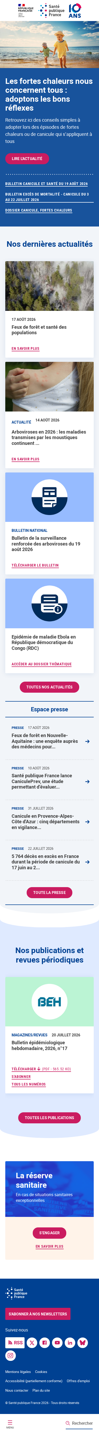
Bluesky (84, 1342)
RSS (18, 1342)
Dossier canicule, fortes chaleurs (38, 210)
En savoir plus (50, 1246)
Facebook (46, 1342)
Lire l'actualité (27, 158)
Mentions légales (18, 1371)
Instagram (12, 1355)
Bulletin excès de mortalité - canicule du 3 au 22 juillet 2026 (47, 197)
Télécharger (41, 1069)
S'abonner (21, 1076)
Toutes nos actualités (49, 687)
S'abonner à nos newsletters (38, 1313)
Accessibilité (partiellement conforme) (34, 1381)
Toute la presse (49, 892)
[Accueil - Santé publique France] (50, 10)
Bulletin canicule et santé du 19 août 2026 (46, 184)
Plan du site (41, 1390)
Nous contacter (16, 1390)
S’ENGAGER (49, 1232)
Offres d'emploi (78, 1381)
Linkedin (71, 1342)
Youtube (59, 1342)
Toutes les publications (49, 1117)
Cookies (41, 1371)
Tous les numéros (29, 1084)
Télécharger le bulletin (35, 565)
